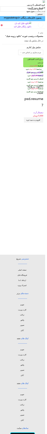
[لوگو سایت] (22, 25)
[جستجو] (4, 24)
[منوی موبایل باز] (40, 24)
